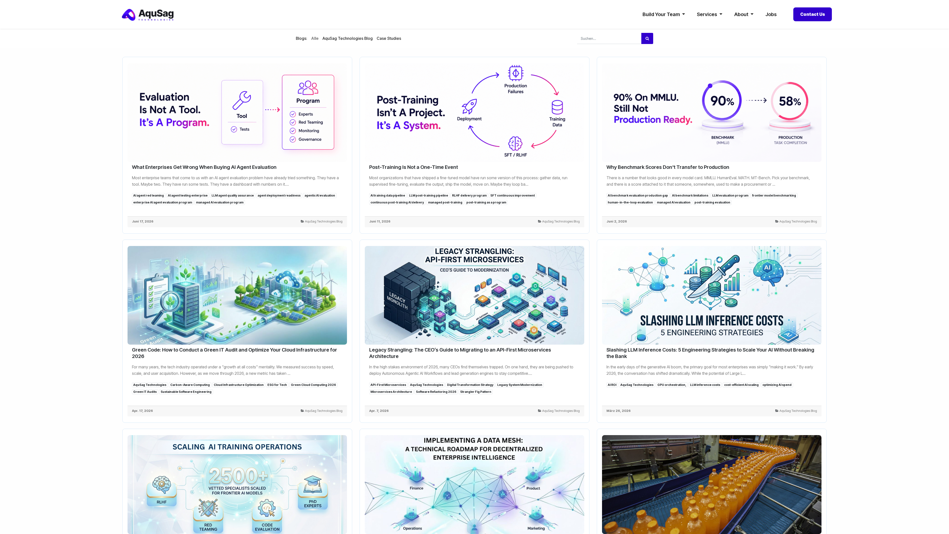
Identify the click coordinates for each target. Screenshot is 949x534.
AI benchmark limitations (690, 195)
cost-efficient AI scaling (741, 385)
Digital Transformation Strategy (470, 385)
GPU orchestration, (671, 385)
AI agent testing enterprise (188, 195)
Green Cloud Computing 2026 (313, 385)
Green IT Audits (145, 392)
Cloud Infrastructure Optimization (239, 385)
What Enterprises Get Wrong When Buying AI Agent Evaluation (204, 167)
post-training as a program (486, 202)
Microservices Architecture (391, 392)
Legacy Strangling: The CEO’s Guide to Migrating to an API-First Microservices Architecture (460, 353)
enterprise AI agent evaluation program (162, 202)
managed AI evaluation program (219, 202)
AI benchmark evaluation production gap (638, 195)
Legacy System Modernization (519, 385)
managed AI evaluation (673, 202)
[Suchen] (647, 38)
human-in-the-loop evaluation (630, 202)
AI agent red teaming (148, 195)
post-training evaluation (712, 202)
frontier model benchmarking (774, 195)
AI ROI (612, 385)
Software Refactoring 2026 (436, 392)
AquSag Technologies (149, 385)
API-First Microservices (388, 385)
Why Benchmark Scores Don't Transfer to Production (667, 167)
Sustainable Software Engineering (186, 392)
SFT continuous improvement (512, 195)
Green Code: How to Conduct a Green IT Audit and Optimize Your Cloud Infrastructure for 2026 (234, 353)
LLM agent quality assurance (233, 195)
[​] (405, 38)
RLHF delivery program (469, 195)
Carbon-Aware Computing (190, 385)
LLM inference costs (705, 385)
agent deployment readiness (279, 195)
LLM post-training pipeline (428, 195)
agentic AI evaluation (319, 195)
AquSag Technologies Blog (324, 221)
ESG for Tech (277, 385)
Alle (315, 38)
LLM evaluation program (730, 195)
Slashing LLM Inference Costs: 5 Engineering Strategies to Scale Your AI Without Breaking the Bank (710, 353)
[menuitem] (771, 14)
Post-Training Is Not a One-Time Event (413, 167)
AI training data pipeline (387, 195)
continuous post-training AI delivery (397, 202)
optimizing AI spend (777, 385)
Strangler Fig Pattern (475, 392)
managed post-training (445, 202)
